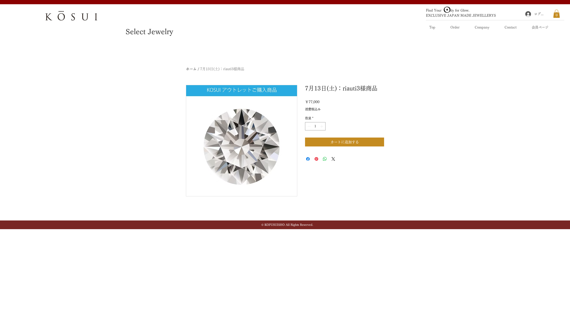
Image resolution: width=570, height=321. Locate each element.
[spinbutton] (315, 126)
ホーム (191, 69)
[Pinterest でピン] (316, 159)
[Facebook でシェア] (308, 159)
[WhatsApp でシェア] (325, 159)
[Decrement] (308, 126)
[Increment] (322, 126)
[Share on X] (333, 159)
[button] (556, 14)
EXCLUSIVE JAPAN (442, 15)
